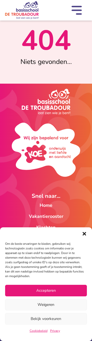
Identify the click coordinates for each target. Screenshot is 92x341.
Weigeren (46, 304)
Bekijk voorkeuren (46, 318)
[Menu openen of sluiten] (77, 11)
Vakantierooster (46, 216)
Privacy (55, 331)
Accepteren (46, 290)
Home (46, 205)
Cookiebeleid (39, 331)
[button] (84, 233)
